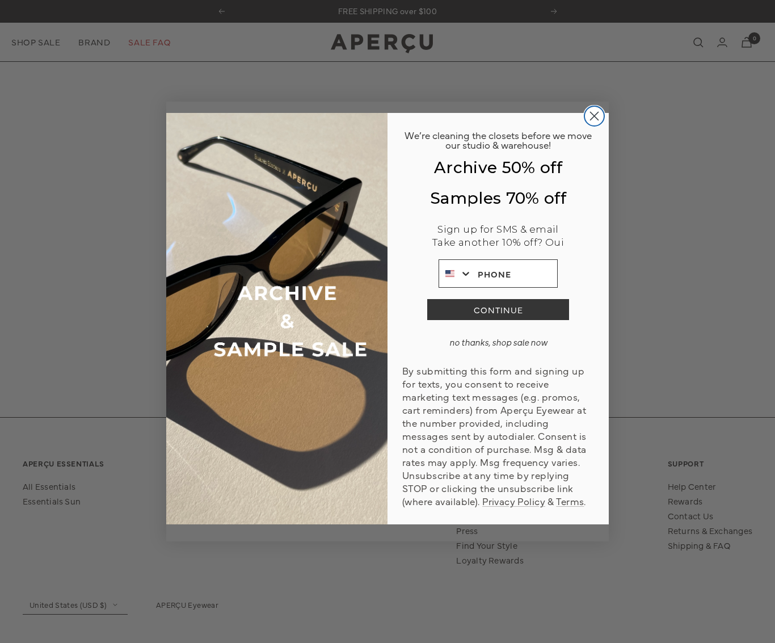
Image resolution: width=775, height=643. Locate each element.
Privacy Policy (513, 500)
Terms (570, 500)
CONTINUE (498, 310)
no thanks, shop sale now (498, 342)
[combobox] (455, 273)
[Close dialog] (594, 116)
